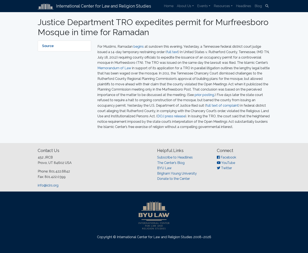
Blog (258, 6)
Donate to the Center (173, 179)
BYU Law (164, 168)
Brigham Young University (177, 173)
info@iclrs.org (48, 185)
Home (168, 6)
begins (138, 47)
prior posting (204, 95)
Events (202, 6)
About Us (184, 6)
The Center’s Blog (171, 163)
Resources (222, 6)
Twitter (226, 168)
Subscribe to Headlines (175, 157)
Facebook (228, 157)
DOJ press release (171, 116)
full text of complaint (222, 105)
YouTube (228, 163)
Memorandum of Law (114, 68)
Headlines (243, 6)
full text (172, 52)
